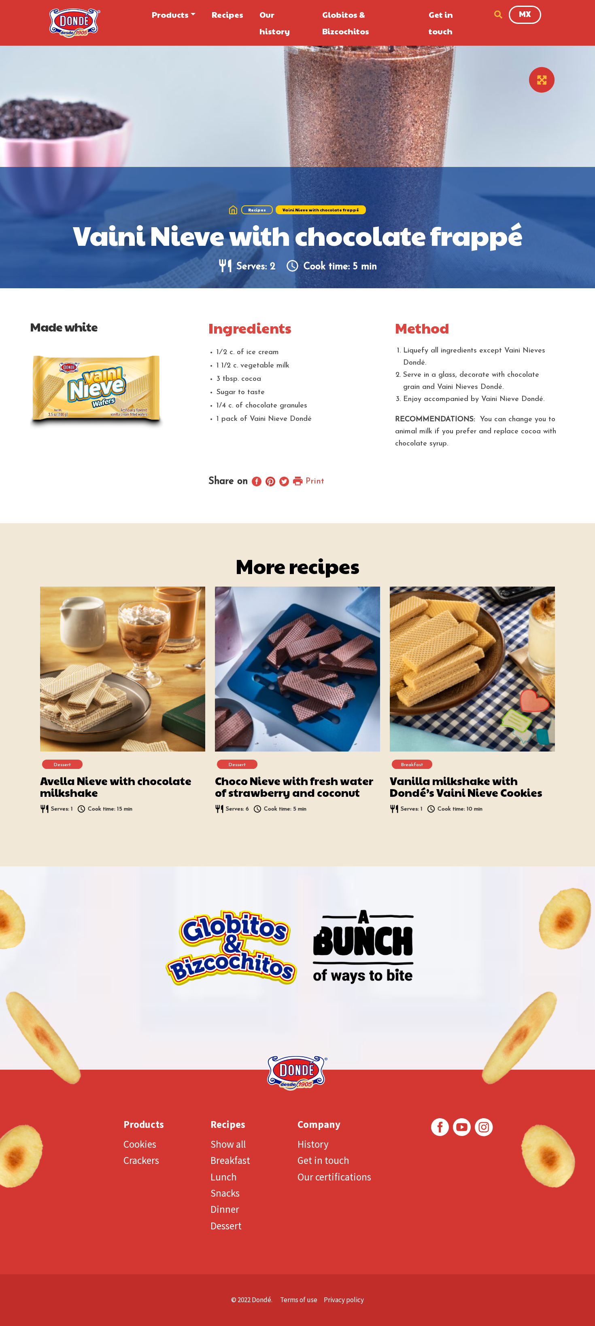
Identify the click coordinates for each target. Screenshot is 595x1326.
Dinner (224, 1209)
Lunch (223, 1176)
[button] (496, 14)
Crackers (141, 1160)
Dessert (226, 1225)
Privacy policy (344, 1299)
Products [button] (170, 14)
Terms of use (298, 1299)
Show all (228, 1144)
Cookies (139, 1144)
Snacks (225, 1193)
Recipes (227, 14)
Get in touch (441, 23)
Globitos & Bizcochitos (345, 23)
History (313, 1144)
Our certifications (334, 1176)
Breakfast (230, 1160)
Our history (274, 23)
